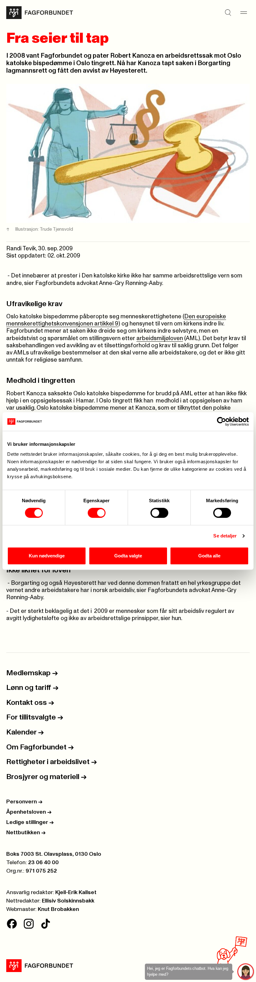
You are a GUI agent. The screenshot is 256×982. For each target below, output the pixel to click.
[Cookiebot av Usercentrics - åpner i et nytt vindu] (221, 421)
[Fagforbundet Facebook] (11, 923)
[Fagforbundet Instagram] (28, 923)
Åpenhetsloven (29, 812)
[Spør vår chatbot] (245, 971)
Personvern (24, 802)
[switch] (97, 513)
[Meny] (243, 13)
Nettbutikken (26, 832)
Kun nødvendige (47, 555)
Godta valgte (128, 555)
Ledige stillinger (30, 822)
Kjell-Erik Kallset (75, 892)
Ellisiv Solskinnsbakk (68, 901)
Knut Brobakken (58, 909)
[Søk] (228, 13)
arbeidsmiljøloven (159, 338)
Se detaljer (225, 535)
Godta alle (209, 555)
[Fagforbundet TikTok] (45, 923)
